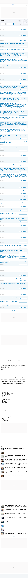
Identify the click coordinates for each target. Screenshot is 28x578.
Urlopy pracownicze (4, 402)
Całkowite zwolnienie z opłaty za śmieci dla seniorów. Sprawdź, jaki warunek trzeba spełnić (13, 383)
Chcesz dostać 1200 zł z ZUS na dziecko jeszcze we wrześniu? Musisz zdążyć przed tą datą (13, 365)
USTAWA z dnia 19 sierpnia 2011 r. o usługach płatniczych (8, 297)
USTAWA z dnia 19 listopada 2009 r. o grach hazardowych (8, 213)
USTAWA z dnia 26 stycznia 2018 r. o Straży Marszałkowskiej (9, 301)
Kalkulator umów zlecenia (5, 391)
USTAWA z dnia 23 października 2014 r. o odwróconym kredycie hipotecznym (11, 65)
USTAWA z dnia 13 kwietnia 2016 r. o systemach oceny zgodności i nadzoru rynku (12, 49)
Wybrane (19, 360)
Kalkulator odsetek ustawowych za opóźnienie (7, 393)
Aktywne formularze (6, 399)
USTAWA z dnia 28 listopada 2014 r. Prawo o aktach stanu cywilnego (10, 223)
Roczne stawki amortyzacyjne (5, 417)
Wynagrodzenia (4, 403)
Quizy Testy (3, 419)
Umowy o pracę (4, 401)
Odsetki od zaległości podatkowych (6, 394)
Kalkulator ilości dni (4, 395)
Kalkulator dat (3, 396)
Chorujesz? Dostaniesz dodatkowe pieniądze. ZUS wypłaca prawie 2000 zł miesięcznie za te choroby (13, 377)
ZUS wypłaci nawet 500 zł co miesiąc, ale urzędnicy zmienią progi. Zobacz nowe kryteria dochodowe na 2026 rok (12, 375)
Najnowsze (9, 360)
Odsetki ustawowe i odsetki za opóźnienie (7, 411)
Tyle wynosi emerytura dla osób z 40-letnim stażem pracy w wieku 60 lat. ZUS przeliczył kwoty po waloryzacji (13, 371)
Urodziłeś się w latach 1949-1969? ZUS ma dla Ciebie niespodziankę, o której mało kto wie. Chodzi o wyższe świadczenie (13, 379)
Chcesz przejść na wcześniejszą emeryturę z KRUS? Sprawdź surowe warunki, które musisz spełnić (13, 369)
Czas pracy (3, 400)
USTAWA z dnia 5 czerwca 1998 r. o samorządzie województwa (9, 164)
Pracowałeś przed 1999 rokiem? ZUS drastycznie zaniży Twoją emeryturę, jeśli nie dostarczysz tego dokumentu (13, 373)
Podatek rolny (3, 418)
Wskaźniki (4, 410)
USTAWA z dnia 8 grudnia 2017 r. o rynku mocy (7, 305)
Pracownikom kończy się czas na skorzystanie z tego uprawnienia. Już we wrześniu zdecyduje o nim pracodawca (13, 362)
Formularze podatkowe (4, 409)
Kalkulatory (4, 386)
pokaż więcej (13, 310)
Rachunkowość (4, 404)
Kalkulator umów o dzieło (5, 392)
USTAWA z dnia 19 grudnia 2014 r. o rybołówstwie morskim (9, 209)
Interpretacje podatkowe (5, 420)
